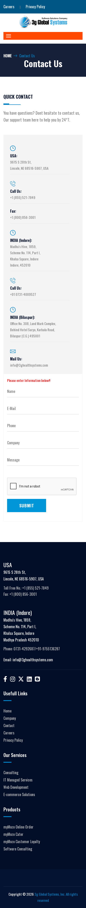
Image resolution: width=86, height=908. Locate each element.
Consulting (10, 772)
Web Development (15, 787)
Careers (8, 6)
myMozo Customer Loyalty (21, 841)
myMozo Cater (13, 834)
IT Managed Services (18, 780)
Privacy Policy (35, 6)
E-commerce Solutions (19, 794)
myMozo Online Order (18, 827)
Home (7, 55)
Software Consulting (17, 849)
